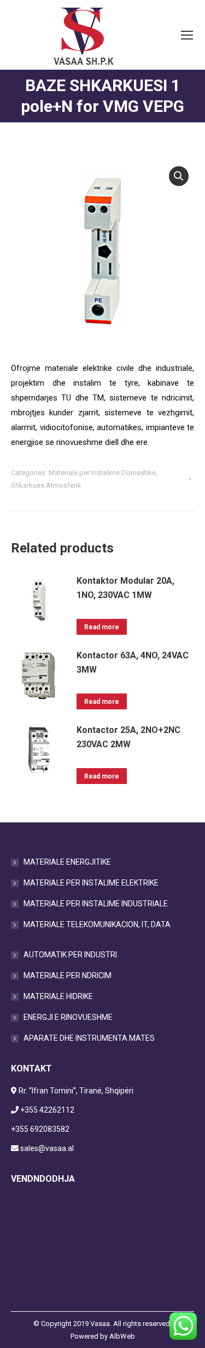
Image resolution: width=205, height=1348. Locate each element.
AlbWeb (122, 1336)
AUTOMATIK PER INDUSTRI (70, 954)
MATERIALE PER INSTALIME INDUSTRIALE (96, 903)
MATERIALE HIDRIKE (58, 996)
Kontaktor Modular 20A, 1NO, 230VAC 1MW (125, 588)
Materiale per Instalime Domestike (102, 473)
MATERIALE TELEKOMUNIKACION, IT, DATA (97, 924)
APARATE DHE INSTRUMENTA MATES (89, 1038)
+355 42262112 (47, 1110)
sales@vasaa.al (47, 1148)
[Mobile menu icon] (187, 35)
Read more (101, 627)
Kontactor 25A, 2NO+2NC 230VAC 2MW (128, 737)
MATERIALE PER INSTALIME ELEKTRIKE (91, 882)
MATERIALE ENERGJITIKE (67, 862)
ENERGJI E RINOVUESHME (68, 1017)
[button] (179, 176)
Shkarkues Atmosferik (46, 485)
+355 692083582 (40, 1129)
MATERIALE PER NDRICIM (68, 975)
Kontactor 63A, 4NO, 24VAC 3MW (133, 662)
